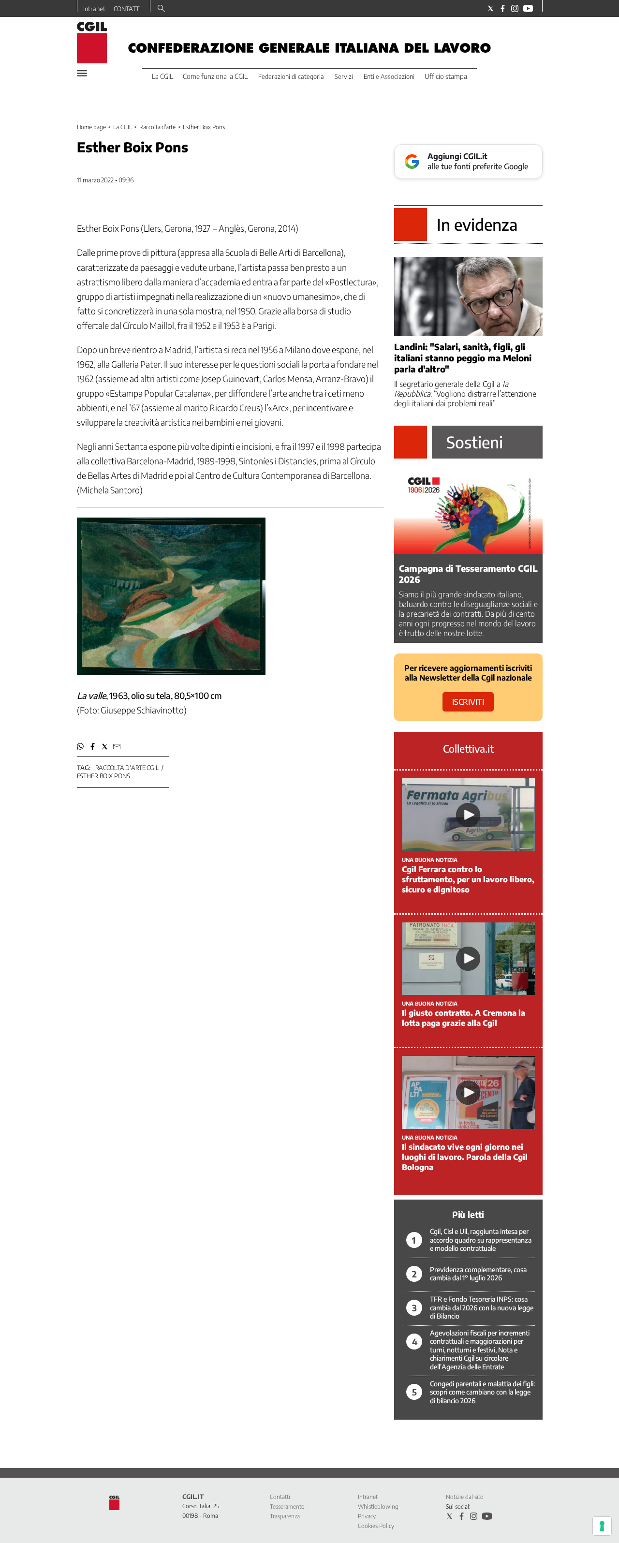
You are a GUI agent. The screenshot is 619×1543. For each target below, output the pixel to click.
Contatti (280, 1496)
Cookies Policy (376, 1525)
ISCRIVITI (468, 702)
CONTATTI (127, 9)
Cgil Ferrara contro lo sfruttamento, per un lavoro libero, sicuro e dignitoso (468, 879)
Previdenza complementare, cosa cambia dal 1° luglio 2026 (478, 1273)
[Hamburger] (82, 73)
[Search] (161, 9)
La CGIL (122, 127)
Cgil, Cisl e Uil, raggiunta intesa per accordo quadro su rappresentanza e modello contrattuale (480, 1239)
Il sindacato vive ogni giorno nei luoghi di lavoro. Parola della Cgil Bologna (465, 1157)
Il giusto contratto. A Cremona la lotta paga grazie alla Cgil (463, 1018)
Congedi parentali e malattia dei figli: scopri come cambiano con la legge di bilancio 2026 (482, 1392)
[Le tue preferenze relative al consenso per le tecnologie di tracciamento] (602, 1526)
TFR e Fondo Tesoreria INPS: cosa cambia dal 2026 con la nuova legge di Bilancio (481, 1307)
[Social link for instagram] (514, 8)
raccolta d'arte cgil (127, 768)
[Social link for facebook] (502, 8)
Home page (91, 127)
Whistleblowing (378, 1506)
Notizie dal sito (465, 1496)
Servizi (344, 76)
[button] (80, 746)
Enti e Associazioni (389, 76)
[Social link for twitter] (490, 8)
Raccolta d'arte (157, 127)
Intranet (94, 9)
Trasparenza (285, 1516)
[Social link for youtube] (528, 8)
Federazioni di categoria (291, 76)
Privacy (367, 1516)
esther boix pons (103, 776)
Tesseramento (287, 1506)
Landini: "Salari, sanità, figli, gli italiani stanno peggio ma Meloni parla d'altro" (462, 357)
